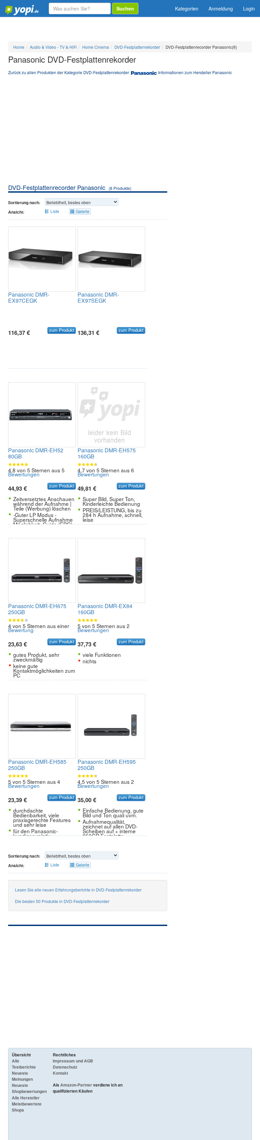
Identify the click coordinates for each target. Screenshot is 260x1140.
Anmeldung (221, 8)
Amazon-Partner (76, 1085)
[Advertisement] (130, 132)
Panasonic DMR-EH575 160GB (107, 453)
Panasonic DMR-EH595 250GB (107, 765)
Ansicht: (16, 212)
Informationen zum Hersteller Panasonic (195, 72)
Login (249, 8)
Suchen (125, 8)
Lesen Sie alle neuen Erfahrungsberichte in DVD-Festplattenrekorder (78, 889)
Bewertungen (24, 474)
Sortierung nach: (24, 202)
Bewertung (21, 629)
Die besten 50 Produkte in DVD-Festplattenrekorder (62, 901)
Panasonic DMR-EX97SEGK (98, 297)
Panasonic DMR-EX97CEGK (28, 297)
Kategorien (186, 8)
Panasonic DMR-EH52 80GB (35, 453)
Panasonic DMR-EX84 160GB (105, 609)
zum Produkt (61, 330)
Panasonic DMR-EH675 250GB (37, 609)
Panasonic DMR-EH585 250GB (37, 765)
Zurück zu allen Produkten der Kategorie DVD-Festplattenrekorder (68, 72)
